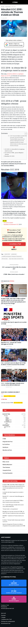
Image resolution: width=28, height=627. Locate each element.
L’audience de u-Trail (6, 619)
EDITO (7, 417)
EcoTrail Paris (6, 444)
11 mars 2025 (4, 18)
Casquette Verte (7, 470)
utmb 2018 (7, 254)
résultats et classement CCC (11, 224)
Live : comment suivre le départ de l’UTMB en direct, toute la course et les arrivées (13, 363)
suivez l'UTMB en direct (9, 396)
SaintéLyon (5, 447)
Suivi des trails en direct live (16, 258)
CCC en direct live (18, 402)
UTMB (4, 439)
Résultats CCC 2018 (9, 156)
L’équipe (3, 617)
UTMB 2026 (4, 399)
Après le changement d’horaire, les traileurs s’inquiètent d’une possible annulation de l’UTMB (14, 525)
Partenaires (4, 607)
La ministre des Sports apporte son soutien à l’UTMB (14, 323)
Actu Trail (14, 6)
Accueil (2, 6)
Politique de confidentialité (8, 621)
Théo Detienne (6, 467)
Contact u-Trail (5, 605)
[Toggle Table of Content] (25, 133)
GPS (5, 427)
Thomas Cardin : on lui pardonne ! (10, 509)
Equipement (6, 425)
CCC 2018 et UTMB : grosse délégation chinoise (14, 153)
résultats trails (6, 339)
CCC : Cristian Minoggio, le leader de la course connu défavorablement (12, 384)
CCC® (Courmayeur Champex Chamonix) (11, 256)
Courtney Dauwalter (8, 473)
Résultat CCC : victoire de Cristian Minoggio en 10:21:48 (11, 343)
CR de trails (5, 258)
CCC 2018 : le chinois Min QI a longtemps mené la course (14, 150)
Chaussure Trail (7, 426)
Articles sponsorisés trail (7, 608)
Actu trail (3, 613)
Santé (7, 423)
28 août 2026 (9, 305)
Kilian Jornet (6, 462)
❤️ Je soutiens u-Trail (14, 244)
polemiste (13, 254)
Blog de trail (7, 6)
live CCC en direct (8, 223)
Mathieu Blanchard (7, 464)
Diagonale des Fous (7, 441)
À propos (3, 615)
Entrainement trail (5, 623)
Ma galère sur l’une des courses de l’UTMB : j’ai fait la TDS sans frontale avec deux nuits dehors (14, 512)
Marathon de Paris (7, 450)
